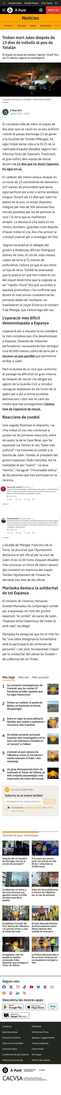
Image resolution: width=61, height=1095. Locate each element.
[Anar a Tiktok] (25, 987)
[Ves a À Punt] (16, 10)
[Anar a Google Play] (12, 1007)
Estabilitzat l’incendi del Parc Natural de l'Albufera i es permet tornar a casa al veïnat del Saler (15, 927)
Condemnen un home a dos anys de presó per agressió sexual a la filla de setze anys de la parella (14, 895)
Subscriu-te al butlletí (12, 1043)
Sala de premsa (9, 1032)
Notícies (30, 18)
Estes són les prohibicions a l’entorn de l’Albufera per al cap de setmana (45, 892)
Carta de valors (9, 1049)
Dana (33, 25)
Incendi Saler (14, 3)
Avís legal (36, 1054)
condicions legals (32, 807)
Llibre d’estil (38, 1049)
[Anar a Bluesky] (39, 987)
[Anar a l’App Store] (36, 1007)
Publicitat (36, 1026)
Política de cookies (41, 1060)
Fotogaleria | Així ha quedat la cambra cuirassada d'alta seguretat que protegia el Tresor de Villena (15, 960)
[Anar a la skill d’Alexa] (52, 1007)
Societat (21, 25)
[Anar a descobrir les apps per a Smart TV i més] (16, 1015)
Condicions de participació (15, 1054)
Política (9, 25)
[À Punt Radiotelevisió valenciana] (19, 1070)
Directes (53, 10)
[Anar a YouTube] (32, 987)
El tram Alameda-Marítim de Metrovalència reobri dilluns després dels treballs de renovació (45, 927)
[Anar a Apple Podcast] (11, 993)
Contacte (6, 1026)
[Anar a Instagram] (18, 987)
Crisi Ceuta (46, 3)
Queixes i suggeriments (43, 1037)
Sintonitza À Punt (40, 1032)
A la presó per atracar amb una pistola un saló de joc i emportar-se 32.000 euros (44, 862)
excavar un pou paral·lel (19, 356)
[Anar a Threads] (46, 987)
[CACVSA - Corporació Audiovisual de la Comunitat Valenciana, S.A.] (24, 1078)
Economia (45, 25)
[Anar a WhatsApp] (53, 987)
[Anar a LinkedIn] (18, 993)
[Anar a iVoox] (4, 993)
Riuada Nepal (31, 3)
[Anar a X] (11, 987)
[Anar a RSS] (25, 993)
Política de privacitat (12, 1060)
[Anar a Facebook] (4, 987)
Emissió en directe (11, 1037)
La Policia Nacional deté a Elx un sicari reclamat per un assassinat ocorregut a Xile (45, 958)
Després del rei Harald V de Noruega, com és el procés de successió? (14, 861)
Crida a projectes (40, 1043)
